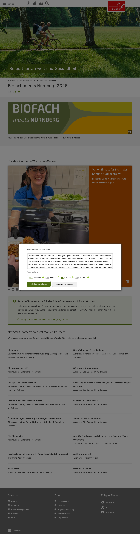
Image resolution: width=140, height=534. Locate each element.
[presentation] (43, 277)
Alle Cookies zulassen (39, 284)
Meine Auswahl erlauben (65, 284)
